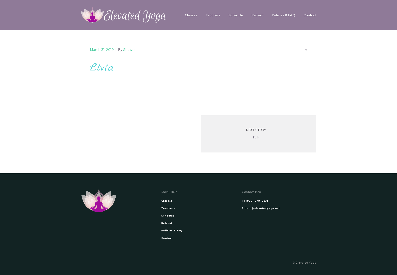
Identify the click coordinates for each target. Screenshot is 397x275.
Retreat (166, 223)
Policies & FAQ (171, 230)
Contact (167, 238)
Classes (166, 200)
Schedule (168, 215)
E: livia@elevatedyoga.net (261, 208)
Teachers (168, 208)
